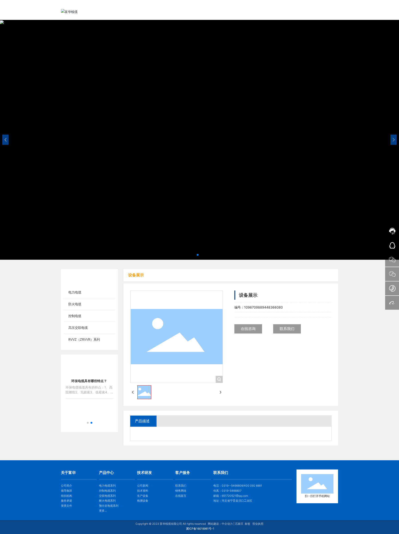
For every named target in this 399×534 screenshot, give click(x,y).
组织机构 (66, 495)
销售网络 (180, 490)
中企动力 (227, 523)
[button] (198, 255)
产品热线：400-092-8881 (318, 4)
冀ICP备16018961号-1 (200, 528)
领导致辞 (66, 490)
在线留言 (180, 495)
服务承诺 (66, 500)
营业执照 (257, 523)
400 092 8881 (253, 485)
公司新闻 (142, 485)
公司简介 (66, 485)
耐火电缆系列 (107, 500)
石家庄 (239, 523)
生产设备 (142, 495)
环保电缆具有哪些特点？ (89, 381)
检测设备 (142, 500)
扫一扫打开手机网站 (317, 496)
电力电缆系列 (107, 485)
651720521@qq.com (235, 495)
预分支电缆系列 (108, 505)
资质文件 (66, 505)
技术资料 (142, 490)
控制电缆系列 (107, 490)
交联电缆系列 (107, 495)
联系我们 (180, 485)
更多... (103, 510)
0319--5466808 (232, 485)
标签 (247, 523)
